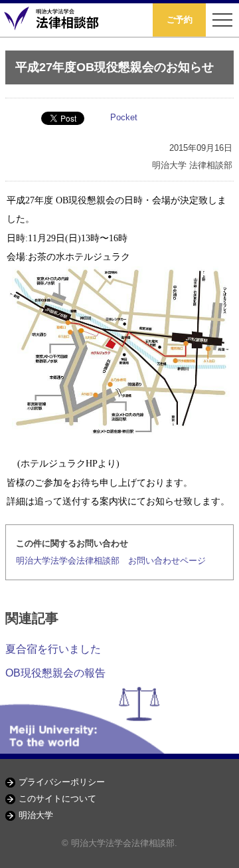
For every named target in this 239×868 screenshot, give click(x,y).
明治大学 (36, 815)
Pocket (123, 117)
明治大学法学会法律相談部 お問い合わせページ (111, 561)
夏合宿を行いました (53, 649)
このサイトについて (57, 799)
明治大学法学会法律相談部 (53, 20)
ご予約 (180, 20)
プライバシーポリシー (62, 782)
